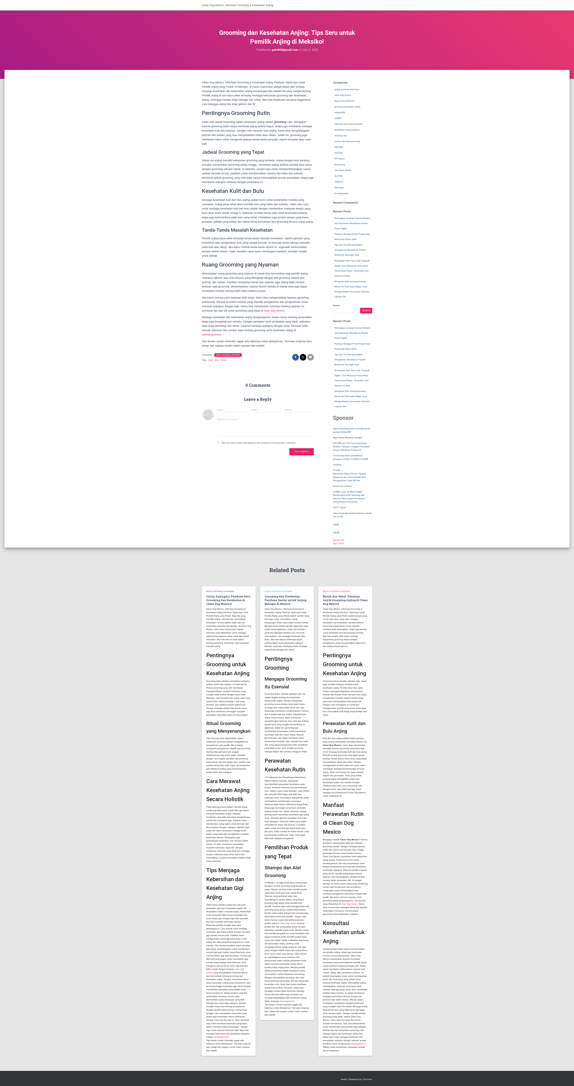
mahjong (337, 464)
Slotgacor (339, 181)
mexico (223, 360)
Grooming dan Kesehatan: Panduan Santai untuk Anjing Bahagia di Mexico (285, 600)
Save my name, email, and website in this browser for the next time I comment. (258, 443)
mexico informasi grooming (228, 355)
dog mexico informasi (345, 101)
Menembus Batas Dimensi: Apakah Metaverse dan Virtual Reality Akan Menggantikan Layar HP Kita (349, 477)
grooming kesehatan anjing (347, 107)
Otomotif (339, 153)
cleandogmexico (211, 334)
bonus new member (342, 486)
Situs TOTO (338, 543)
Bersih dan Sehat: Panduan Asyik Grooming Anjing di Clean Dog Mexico (345, 600)
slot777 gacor (339, 507)
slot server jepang (343, 170)
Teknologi (339, 187)
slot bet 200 (338, 540)
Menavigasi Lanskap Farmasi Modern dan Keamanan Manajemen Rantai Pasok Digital (352, 223)
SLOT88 (338, 176)
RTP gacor (340, 158)
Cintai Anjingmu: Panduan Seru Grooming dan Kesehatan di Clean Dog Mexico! (228, 600)
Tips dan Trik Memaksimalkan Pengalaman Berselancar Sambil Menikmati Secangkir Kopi (350, 250)
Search (336, 305)
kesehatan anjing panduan (347, 130)
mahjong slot (341, 135)
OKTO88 (339, 147)
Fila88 (336, 524)
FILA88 (336, 470)
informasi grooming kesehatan (349, 124)
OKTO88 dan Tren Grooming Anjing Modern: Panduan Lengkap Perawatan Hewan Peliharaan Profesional (351, 446)
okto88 (336, 532)
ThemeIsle (367, 1079)
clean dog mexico (274, 310)
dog (216, 360)
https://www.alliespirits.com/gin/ (347, 437)
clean (210, 360)
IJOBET (338, 118)
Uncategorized (341, 193)
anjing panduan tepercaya (347, 89)
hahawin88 (340, 112)
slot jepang (340, 164)
